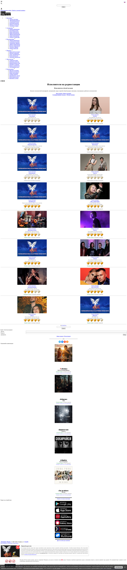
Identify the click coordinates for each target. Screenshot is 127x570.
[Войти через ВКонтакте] (62, 342)
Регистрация (67, 336)
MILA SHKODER (94, 201)
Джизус (95, 230)
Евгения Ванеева (32, 287)
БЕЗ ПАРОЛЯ (95, 287)
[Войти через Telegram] (60, 342)
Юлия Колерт (32, 173)
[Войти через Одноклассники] (67, 342)
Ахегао (95, 258)
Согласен (118, 567)
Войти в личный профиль (18, 10)
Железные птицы (32, 230)
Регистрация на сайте (6, 10)
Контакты (15, 543)
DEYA (32, 315)
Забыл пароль (60, 336)
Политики (10, 543)
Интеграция (4, 543)
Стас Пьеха (32, 116)
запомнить (3, 334)
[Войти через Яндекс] (65, 342)
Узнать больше (32, 114)
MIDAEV (95, 315)
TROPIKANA (32, 201)
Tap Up (95, 173)
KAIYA (95, 116)
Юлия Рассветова (32, 144)
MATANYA (95, 144)
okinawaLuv (32, 258)
